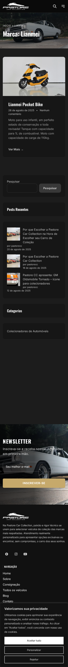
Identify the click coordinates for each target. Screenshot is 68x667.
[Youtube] (25, 554)
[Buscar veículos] (54, 6)
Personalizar (34, 649)
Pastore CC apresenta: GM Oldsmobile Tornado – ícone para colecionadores (41, 279)
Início (7, 25)
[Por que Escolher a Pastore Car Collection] (13, 260)
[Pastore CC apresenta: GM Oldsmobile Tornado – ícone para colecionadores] (13, 279)
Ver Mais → (16, 149)
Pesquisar (13, 181)
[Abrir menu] (63, 6)
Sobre (7, 579)
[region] (34, 635)
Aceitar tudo (34, 640)
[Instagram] (16, 554)
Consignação (11, 584)
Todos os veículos (15, 590)
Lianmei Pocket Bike (25, 104)
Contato (8, 601)
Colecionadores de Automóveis (27, 331)
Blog (6, 595)
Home (7, 573)
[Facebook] (6, 554)
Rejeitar (34, 659)
